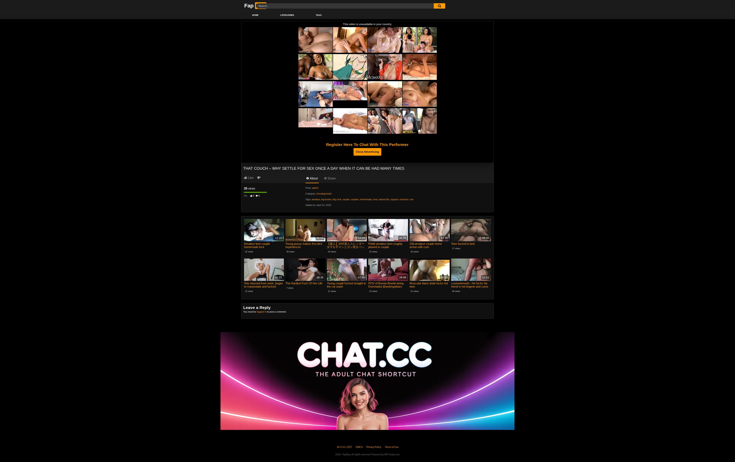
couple (346, 199)
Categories (287, 15)
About (313, 178)
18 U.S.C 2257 (344, 447)
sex (411, 199)
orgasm (394, 199)
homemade (366, 199)
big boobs (326, 199)
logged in (261, 311)
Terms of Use (392, 447)
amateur (316, 199)
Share (331, 178)
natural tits (384, 199)
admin (315, 188)
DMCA (359, 447)
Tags (319, 15)
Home (255, 15)
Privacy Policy (374, 447)
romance (404, 199)
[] (439, 6)
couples (355, 199)
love (375, 199)
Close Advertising (367, 151)
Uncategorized (324, 193)
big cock (337, 199)
